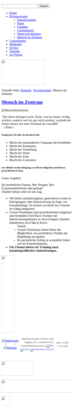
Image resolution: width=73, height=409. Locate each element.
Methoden (15, 44)
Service (13, 47)
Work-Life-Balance (29, 33)
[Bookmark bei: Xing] (50, 346)
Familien (22, 26)
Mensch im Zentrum (29, 37)
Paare (20, 23)
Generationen (25, 30)
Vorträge (14, 51)
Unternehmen (17, 40)
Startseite (26, 90)
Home (13, 13)
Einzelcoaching (26, 19)
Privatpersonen (18, 16)
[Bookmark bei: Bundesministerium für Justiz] (42, 350)
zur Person (15, 54)
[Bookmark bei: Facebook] (25, 350)
